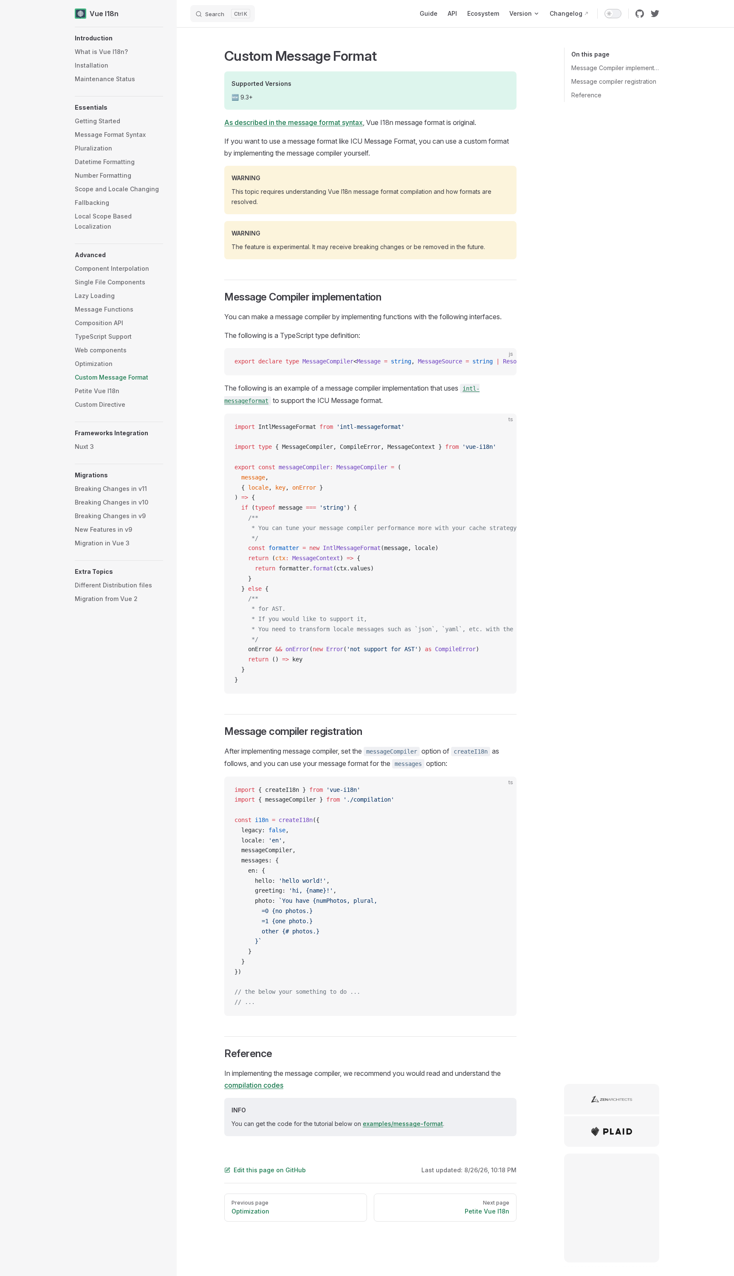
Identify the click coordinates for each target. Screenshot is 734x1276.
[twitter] (655, 13)
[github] (639, 13)
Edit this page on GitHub (270, 1170)
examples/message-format (403, 1123)
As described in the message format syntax (293, 122)
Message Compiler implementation (615, 67)
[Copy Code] (502, 361)
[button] (119, 38)
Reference (586, 95)
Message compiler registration (613, 81)
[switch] (612, 13)
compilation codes (253, 1085)
